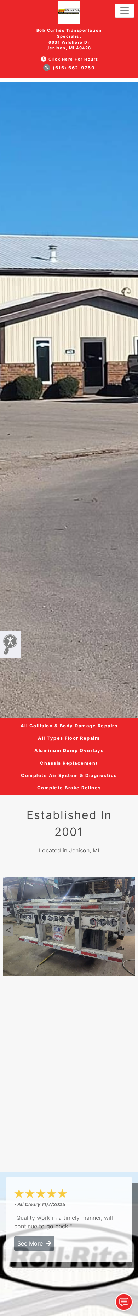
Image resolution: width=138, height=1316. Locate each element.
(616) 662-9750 (73, 67)
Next (130, 930)
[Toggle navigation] (124, 11)
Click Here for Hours (73, 59)
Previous (8, 930)
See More (31, 1243)
